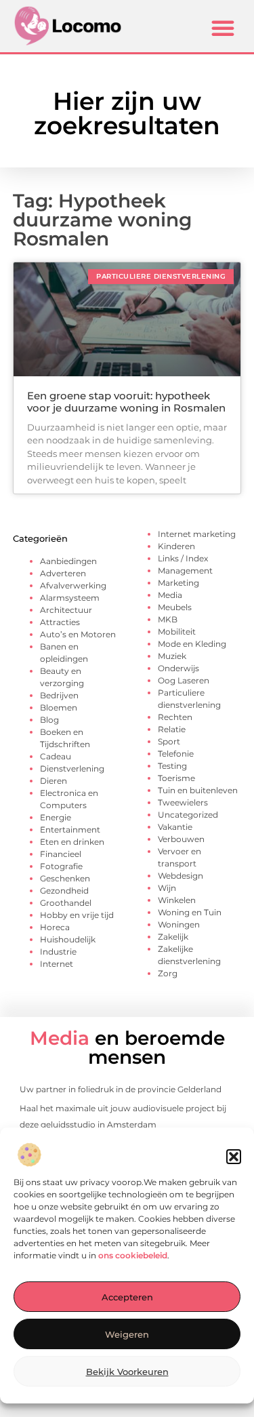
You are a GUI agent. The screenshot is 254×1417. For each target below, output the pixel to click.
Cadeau (55, 756)
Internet (56, 964)
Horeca (55, 927)
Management (185, 570)
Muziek (172, 656)
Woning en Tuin (189, 912)
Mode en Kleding (192, 644)
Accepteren (127, 1297)
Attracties (60, 622)
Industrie (58, 951)
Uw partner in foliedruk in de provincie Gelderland (120, 1089)
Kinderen (176, 546)
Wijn (167, 888)
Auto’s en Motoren (78, 634)
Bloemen (58, 707)
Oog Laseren (183, 680)
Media (170, 595)
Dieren (53, 781)
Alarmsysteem (70, 598)
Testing (172, 766)
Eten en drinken (72, 842)
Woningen (179, 924)
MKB (167, 619)
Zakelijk (173, 937)
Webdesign (180, 876)
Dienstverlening (72, 768)
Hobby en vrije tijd (77, 915)
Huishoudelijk (68, 939)
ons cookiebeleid (132, 1255)
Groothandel (65, 903)
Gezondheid (64, 890)
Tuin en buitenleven (198, 790)
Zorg (167, 973)
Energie (55, 817)
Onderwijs (178, 668)
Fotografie (61, 866)
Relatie (172, 729)
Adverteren (63, 573)
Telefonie (176, 754)
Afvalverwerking (73, 585)
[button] (233, 1156)
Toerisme (176, 778)
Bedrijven (59, 695)
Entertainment (70, 829)
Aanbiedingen (68, 561)
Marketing (178, 583)
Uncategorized (188, 815)
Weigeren (127, 1334)
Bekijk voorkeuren (127, 1371)
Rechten (175, 717)
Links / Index (183, 558)
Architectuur (66, 610)
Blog (49, 720)
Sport (169, 741)
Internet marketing (197, 534)
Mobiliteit (177, 631)
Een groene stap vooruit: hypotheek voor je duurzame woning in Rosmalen (126, 401)
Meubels (175, 607)
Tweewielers (183, 802)
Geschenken (65, 878)
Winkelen (177, 900)
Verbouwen (181, 839)
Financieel (60, 854)
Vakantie (175, 827)
